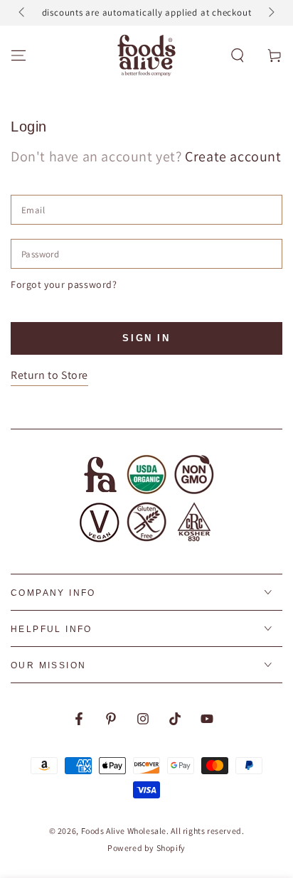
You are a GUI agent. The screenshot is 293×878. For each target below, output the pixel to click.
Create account (233, 156)
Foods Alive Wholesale (124, 830)
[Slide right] (270, 13)
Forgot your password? (64, 284)
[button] (237, 55)
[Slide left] (23, 13)
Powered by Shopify (146, 847)
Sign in (146, 338)
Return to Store (49, 375)
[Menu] (18, 55)
